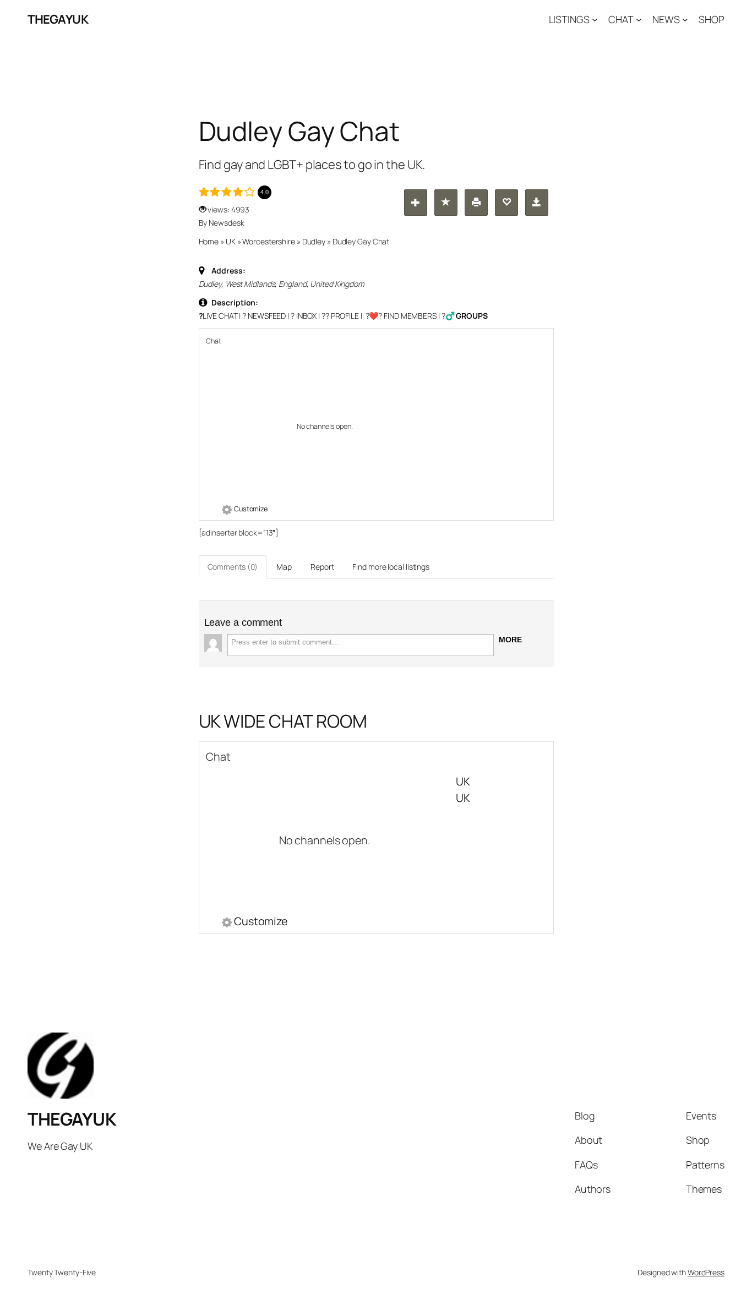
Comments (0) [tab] (233, 566)
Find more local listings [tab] (390, 566)
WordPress (706, 1272)
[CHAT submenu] (639, 20)
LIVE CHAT (220, 315)
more (510, 639)
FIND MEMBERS (410, 315)
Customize (251, 509)
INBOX (306, 315)
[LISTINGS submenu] (595, 20)
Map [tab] (284, 566)
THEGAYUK (58, 19)
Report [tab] (322, 566)
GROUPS (471, 315)
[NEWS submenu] (685, 20)
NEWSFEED (267, 315)
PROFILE (345, 315)
